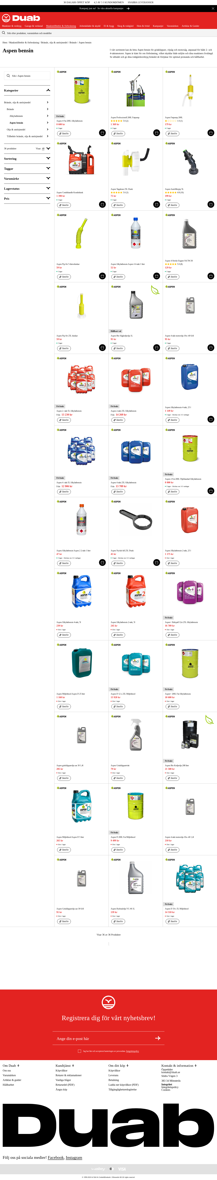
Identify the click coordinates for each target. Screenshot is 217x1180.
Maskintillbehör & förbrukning (61, 26)
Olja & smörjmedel (16, 129)
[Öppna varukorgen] (212, 19)
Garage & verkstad (34, 26)
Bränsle (73, 42)
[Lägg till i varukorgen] (102, 132)
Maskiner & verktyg (11, 26)
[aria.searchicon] (3, 33)
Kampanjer (158, 26)
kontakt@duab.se (170, 1072)
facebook (56, 1157)
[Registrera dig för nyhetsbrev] (157, 1038)
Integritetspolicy (132, 1051)
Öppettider (167, 1069)
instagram (74, 1157)
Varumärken (172, 26)
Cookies (165, 1089)
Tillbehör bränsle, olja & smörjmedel (25, 136)
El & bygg (109, 26)
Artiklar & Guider (190, 26)
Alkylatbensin (16, 116)
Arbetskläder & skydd (89, 26)
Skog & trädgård (125, 26)
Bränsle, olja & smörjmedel (54, 42)
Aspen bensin (16, 123)
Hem (5, 42)
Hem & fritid (143, 26)
